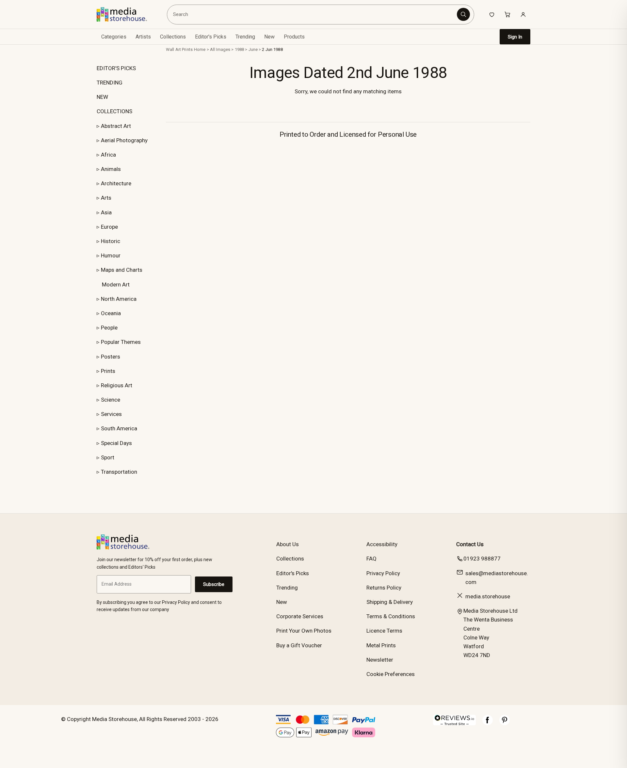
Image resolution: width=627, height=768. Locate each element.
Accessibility (381, 544)
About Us (287, 544)
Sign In (515, 37)
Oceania (111, 313)
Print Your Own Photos (303, 630)
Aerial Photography (124, 140)
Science (110, 399)
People (109, 327)
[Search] (463, 14)
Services (111, 414)
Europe (109, 226)
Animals (111, 169)
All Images (220, 49)
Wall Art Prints (179, 49)
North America (119, 299)
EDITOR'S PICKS (116, 68)
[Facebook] (487, 723)
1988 (239, 49)
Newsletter (379, 659)
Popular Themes (121, 342)
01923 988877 (482, 558)
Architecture (116, 183)
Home (200, 49)
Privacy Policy (383, 573)
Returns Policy (383, 587)
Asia (106, 212)
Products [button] (294, 37)
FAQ (371, 558)
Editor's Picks (210, 37)
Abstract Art (116, 126)
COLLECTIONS (114, 111)
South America (119, 428)
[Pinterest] (504, 723)
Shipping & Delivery (389, 602)
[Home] (126, 14)
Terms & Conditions (390, 616)
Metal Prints (381, 645)
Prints (108, 371)
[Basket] (507, 14)
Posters (110, 356)
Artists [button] (143, 37)
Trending (245, 37)
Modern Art (116, 284)
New (269, 37)
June (253, 49)
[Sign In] (523, 14)
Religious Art (116, 385)
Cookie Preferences (390, 674)
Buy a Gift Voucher (299, 645)
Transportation (119, 471)
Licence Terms (384, 630)
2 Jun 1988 (272, 49)
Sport (107, 457)
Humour (111, 255)
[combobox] (313, 14)
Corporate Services (299, 616)
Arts (106, 197)
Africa (108, 154)
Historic (110, 241)
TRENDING (109, 82)
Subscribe (213, 584)
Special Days (116, 443)
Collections (173, 37)
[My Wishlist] (492, 14)
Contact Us (470, 544)
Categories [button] (113, 37)
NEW (102, 97)
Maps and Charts (121, 270)
